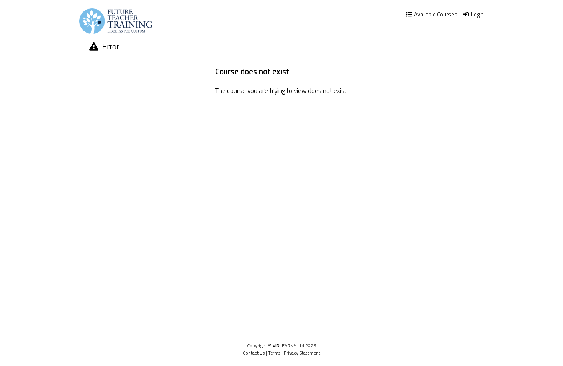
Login (477, 14)
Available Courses (435, 14)
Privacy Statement (302, 352)
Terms (274, 352)
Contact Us (254, 352)
